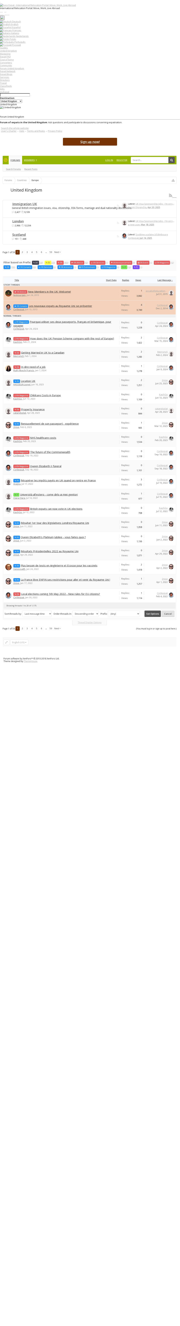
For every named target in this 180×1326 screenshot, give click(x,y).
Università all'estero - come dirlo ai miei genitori (49, 494)
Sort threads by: (13, 613)
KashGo (17, 342)
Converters (6, 62)
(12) (164, 262)
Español (16, 27)
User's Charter (9, 131)
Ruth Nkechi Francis (23, 370)
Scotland (19, 234)
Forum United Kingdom (12, 68)
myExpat (4, 91)
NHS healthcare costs (43, 437)
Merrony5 (18, 356)
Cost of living (7, 59)
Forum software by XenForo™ (31, 658)
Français (16, 30)
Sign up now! (90, 142)
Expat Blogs (6, 74)
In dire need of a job (33, 367)
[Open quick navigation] (173, 180)
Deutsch (16, 21)
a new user (134, 224)
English (14, 24)
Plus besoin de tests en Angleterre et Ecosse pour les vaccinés (59, 565)
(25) (50, 262)
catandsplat (19, 412)
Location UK (28, 381)
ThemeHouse (30, 661)
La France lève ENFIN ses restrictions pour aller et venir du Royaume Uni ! (65, 579)
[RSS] (172, 195)
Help (21, 131)
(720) (10, 267)
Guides (4, 47)
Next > (57, 252)
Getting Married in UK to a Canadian (42, 352)
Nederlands (22, 36)
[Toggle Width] (6, 642)
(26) (38, 262)
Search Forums (13, 169)
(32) (79, 262)
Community (6, 65)
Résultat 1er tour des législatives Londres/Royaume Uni (55, 523)
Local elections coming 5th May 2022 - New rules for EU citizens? (60, 594)
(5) (123, 262)
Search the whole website (15, 128)
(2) (47, 267)
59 (51, 252)
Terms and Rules (36, 131)
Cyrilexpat (133, 238)
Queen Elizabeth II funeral (45, 466)
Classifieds (6, 86)
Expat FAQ (5, 56)
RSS (118, 205)
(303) (63, 262)
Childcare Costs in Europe (45, 395)
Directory (5, 80)
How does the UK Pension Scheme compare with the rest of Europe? (72, 338)
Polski (12, 39)
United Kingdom (8, 50)
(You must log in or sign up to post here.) (156, 628)
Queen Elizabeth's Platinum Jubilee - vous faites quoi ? (53, 537)
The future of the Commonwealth (50, 452)
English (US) (18, 642)
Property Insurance (33, 409)
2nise (165, 380)
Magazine (5, 53)
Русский (16, 45)
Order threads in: (62, 613)
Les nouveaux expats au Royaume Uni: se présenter (60, 306)
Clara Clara (19, 498)
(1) (99, 262)
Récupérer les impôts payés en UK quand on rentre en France (58, 480)
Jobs (2, 88)
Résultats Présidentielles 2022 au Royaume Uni (49, 551)
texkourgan (19, 295)
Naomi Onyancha (137, 207)
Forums (15, 160)
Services (4, 77)
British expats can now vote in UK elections (56, 508)
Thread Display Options (89, 622)
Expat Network (7, 71)
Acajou (17, 483)
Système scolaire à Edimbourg (152, 234)
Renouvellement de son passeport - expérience (50, 423)
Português (19, 42)
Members (29, 160)
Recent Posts (30, 169)
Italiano (15, 33)
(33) (27, 267)
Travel (3, 83)
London (18, 221)
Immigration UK (24, 204)
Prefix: (104, 613)
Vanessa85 (19, 569)
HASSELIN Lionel (21, 384)
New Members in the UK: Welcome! (49, 291)
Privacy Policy (55, 131)
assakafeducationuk (157, 290)
